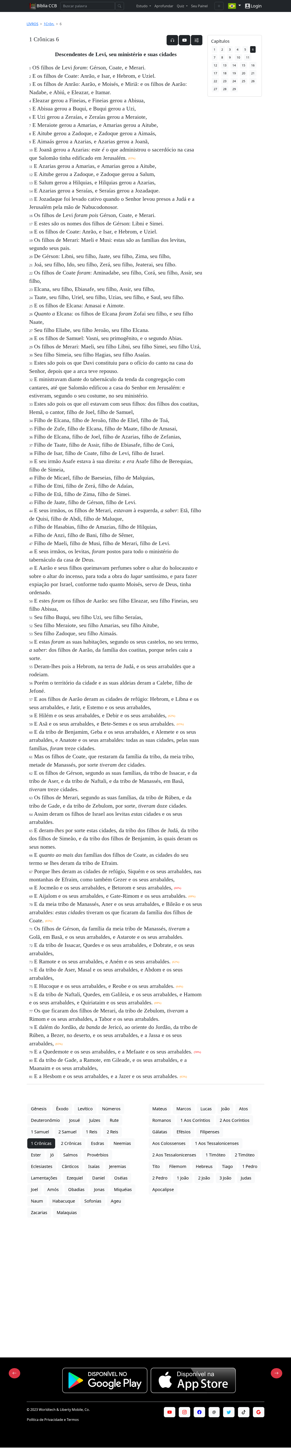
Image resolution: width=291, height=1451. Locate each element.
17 (215, 73)
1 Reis (91, 1132)
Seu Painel (199, 6)
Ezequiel (75, 1178)
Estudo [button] (142, 6)
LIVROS (32, 24)
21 (253, 73)
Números (111, 1109)
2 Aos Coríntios (234, 1120)
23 (224, 81)
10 (238, 57)
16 (253, 65)
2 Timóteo (245, 1155)
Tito (156, 1166)
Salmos (70, 1155)
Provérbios (97, 1155)
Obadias (76, 1189)
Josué (74, 1120)
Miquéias (123, 1189)
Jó (52, 1155)
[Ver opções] (196, 40)
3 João (225, 1178)
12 (215, 65)
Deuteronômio (45, 1120)
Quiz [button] (181, 6)
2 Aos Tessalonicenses (174, 1155)
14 (234, 65)
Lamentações (44, 1178)
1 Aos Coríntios (195, 1120)
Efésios (184, 1132)
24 (234, 81)
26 (253, 81)
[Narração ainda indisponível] (172, 40)
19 (234, 73)
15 (243, 65)
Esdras (97, 1143)
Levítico (85, 1109)
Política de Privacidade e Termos (53, 1419)
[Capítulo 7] (276, 1373)
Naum (37, 1201)
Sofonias (92, 1201)
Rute (114, 1120)
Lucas (206, 1109)
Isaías (94, 1166)
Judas (246, 1178)
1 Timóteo (215, 1155)
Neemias (122, 1143)
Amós (53, 1189)
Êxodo (62, 1109)
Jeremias (117, 1166)
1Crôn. (49, 24)
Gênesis (39, 1109)
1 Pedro (249, 1166)
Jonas (99, 1189)
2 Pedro (159, 1178)
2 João (204, 1178)
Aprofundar (163, 6)
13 (224, 65)
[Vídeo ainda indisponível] (184, 40)
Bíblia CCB (46, 6)
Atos (243, 1109)
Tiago (227, 1166)
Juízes (94, 1120)
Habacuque (63, 1201)
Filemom (177, 1166)
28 (224, 89)
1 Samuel (40, 1132)
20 (243, 73)
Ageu (116, 1201)
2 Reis (112, 1132)
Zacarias (39, 1212)
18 (224, 73)
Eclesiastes (41, 1166)
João (225, 1109)
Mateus (159, 1109)
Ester (36, 1155)
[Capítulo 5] (14, 1373)
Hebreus (204, 1166)
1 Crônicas (41, 1143)
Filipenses (209, 1132)
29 (234, 89)
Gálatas (159, 1132)
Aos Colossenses (169, 1143)
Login (256, 6)
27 (215, 89)
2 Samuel (67, 1132)
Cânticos (70, 1166)
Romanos (161, 1120)
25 (243, 81)
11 (247, 57)
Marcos (183, 1109)
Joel (34, 1189)
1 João (183, 1178)
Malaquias (67, 1212)
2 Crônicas (71, 1143)
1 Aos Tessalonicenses (217, 1143)
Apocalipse (163, 1189)
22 (215, 81)
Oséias (121, 1178)
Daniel (98, 1178)
